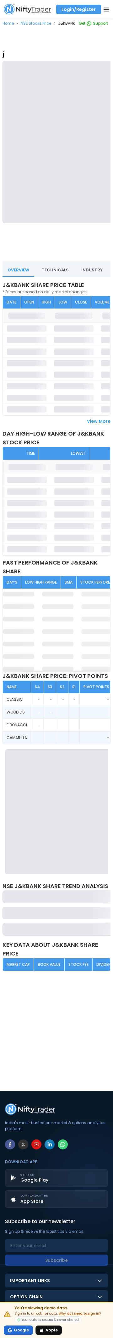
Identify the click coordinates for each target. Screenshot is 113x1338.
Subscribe (56, 1260)
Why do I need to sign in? (80, 1313)
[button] (8, 23)
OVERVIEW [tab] (18, 270)
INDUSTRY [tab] (92, 270)
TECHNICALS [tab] (55, 270)
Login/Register (79, 9)
